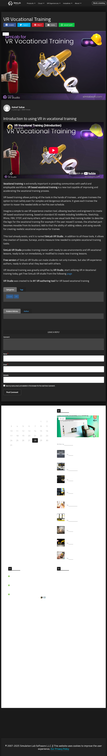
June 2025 (61, 594)
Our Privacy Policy (60, 749)
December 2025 (86, 579)
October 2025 (62, 584)
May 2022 (83, 649)
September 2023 (86, 629)
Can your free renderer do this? (79, 502)
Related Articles (12, 311)
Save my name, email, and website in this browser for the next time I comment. (30, 386)
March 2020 (84, 684)
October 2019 (62, 694)
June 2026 (61, 574)
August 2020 (61, 679)
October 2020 (62, 674)
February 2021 (85, 664)
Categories (10, 289)
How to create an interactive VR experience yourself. (79, 465)
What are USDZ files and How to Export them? (82, 554)
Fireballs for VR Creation (76, 527)
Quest (10, 296)
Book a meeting (99, 3)
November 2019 (86, 689)
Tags (21, 289)
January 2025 (62, 599)
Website (5, 375)
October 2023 (62, 629)
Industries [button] (66, 3)
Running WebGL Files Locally (70, 441)
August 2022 (84, 644)
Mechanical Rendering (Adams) (79, 489)
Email (5, 364)
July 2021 (83, 659)
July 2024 (60, 614)
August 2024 (84, 609)
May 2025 (83, 594)
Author (26, 311)
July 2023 (60, 634)
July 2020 (83, 679)
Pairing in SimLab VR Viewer (78, 476)
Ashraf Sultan (18, 107)
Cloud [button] (40, 3)
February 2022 (62, 659)
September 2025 (86, 584)
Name (5, 353)
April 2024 (83, 619)
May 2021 (60, 664)
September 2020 (86, 674)
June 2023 (83, 634)
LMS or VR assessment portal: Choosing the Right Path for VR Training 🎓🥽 (30, 596)
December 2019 (63, 689)
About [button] (77, 3)
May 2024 (60, 619)
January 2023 (62, 644)
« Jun (10, 449)
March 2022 (84, 654)
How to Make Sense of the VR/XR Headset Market (27, 578)
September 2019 (86, 694)
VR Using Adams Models (76, 540)
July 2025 (83, 589)
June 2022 (61, 649)
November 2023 (86, 624)
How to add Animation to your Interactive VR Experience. (79, 516)
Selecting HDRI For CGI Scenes (79, 451)
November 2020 (86, 669)
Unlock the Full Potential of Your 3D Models (28, 587)
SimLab (71, 454)
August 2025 (61, 589)
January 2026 (62, 579)
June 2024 (83, 614)
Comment (6, 337)
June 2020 (61, 684)
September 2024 (63, 609)
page (69, 273)
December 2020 (63, 669)
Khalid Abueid (73, 469)
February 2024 (62, 624)
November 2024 (63, 604)
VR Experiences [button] (53, 3)
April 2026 (83, 574)
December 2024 (86, 599)
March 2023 (84, 639)
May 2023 (60, 639)
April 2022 (61, 654)
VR (16, 296)
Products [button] (30, 3)
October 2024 (85, 604)
